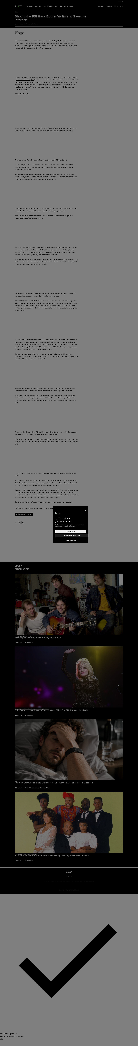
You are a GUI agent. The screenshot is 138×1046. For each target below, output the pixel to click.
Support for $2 (70, 531)
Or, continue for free (71, 540)
